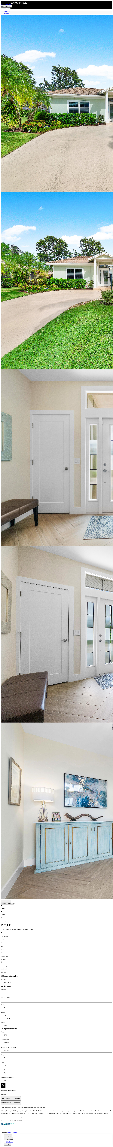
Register (8, 8)
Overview (7, 11)
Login (2, 8)
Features (6, 13)
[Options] (2, 901)
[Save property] (6, 901)
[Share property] (9, 901)
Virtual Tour (11, 903)
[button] (56, 103)
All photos (4, 903)
